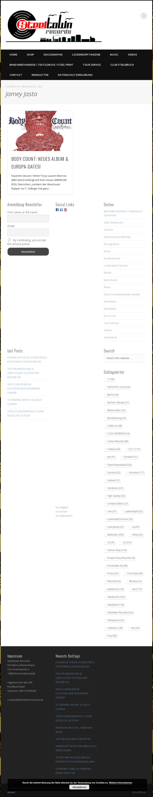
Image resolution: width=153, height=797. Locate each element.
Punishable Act (117, 565)
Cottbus (113, 449)
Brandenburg (116, 418)
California (114, 425)
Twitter (123, 34)
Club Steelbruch (122, 64)
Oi (111, 542)
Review (135, 581)
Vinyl (112, 635)
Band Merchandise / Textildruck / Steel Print (41, 64)
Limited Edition (117, 503)
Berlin (112, 394)
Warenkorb (110, 337)
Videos (132, 54)
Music (114, 54)
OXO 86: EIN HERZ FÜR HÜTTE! (73, 739)
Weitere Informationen (120, 782)
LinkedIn (148, 34)
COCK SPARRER (118, 433)
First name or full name (22, 212)
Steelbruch (116, 597)
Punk (113, 573)
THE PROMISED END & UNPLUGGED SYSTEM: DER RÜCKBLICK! (23, 373)
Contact (16, 75)
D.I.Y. (134, 449)
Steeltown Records (120, 612)
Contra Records (117, 441)
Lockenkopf (134, 511)
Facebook (115, 34)
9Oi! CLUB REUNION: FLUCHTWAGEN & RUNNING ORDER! (23, 388)
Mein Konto (110, 280)
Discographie (53, 54)
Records (114, 581)
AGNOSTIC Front (118, 387)
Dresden (131, 456)
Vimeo (131, 34)
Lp (135, 527)
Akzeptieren (79, 787)
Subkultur (115, 628)
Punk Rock (135, 573)
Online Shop (117, 550)
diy (111, 456)
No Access (110, 316)
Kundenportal (112, 258)
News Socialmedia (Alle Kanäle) (122, 294)
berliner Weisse (118, 402)
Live (111, 511)
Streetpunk (115, 620)
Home (13, 54)
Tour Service (92, 64)
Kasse (107, 251)
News (137, 534)
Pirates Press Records (121, 558)
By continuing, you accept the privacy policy (26, 242)
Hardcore (115, 488)
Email (10, 226)
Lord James (115, 527)
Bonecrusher (116, 410)
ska (137, 589)
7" (110, 379)
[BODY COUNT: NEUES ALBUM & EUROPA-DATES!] (40, 131)
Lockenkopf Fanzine (86, 54)
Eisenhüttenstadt (119, 464)
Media (107, 272)
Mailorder (115, 534)
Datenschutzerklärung (75, 75)
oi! (127, 542)
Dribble (139, 34)
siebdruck (115, 589)
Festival (113, 480)
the (135, 628)
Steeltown (115, 604)
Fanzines (136, 472)
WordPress (139, 792)
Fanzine (113, 472)
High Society (116, 496)
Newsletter (40, 75)
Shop (30, 54)
